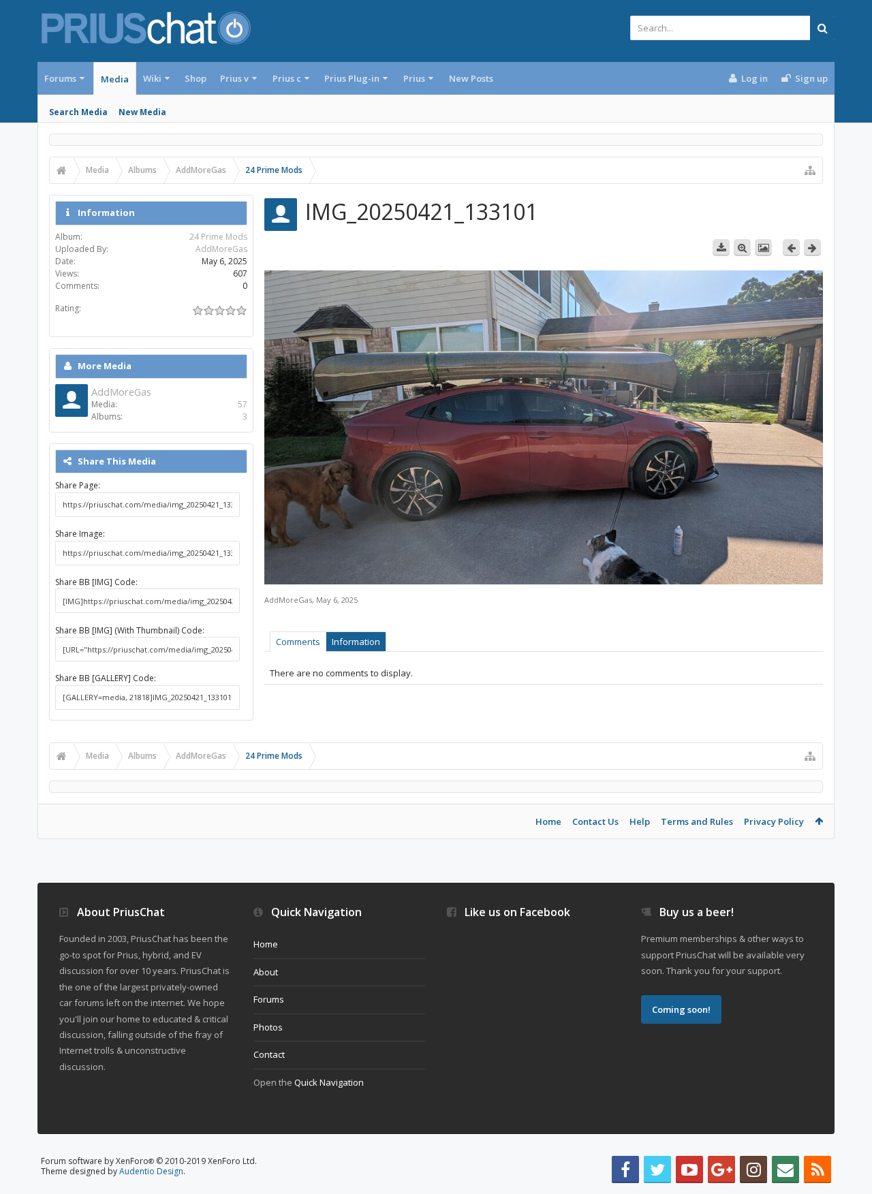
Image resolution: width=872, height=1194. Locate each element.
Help (639, 821)
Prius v (234, 78)
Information (356, 641)
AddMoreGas (288, 600)
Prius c (286, 78)
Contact (269, 1054)
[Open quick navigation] (810, 170)
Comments (298, 641)
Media (115, 79)
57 (242, 404)
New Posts (471, 78)
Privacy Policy (774, 821)
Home (548, 821)
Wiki (152, 78)
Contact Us (595, 821)
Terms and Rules (697, 821)
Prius (414, 78)
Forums (60, 78)
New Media (142, 112)
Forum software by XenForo (149, 1161)
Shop (195, 78)
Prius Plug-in (351, 78)
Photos (268, 1027)
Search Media (78, 112)
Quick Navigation (329, 1082)
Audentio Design (151, 1171)
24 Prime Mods (218, 236)
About (265, 972)
